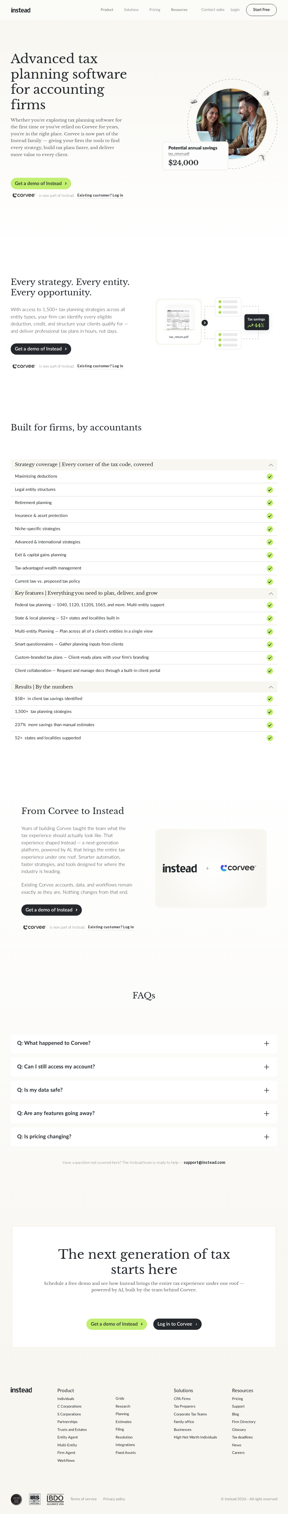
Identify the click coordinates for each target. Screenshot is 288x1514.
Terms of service (83, 1499)
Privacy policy (114, 1499)
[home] (20, 10)
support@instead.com (204, 1162)
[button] (107, 10)
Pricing (154, 10)
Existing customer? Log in (100, 195)
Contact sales (212, 10)
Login (235, 10)
